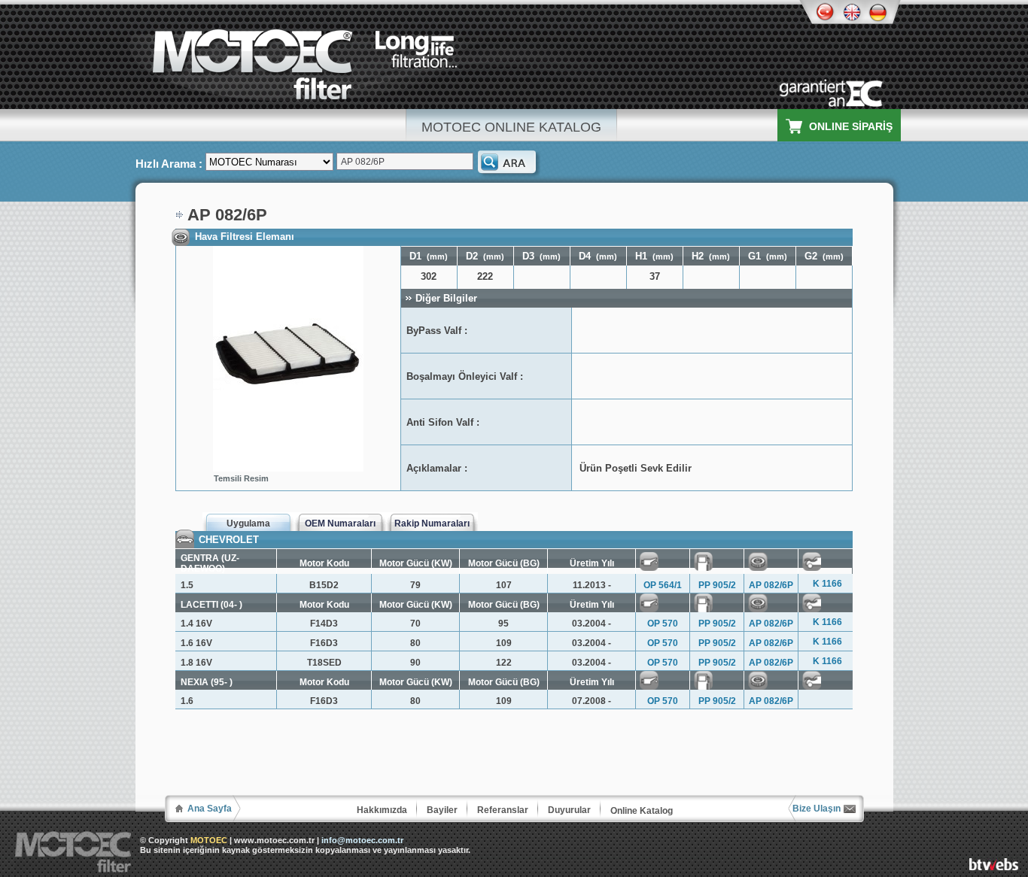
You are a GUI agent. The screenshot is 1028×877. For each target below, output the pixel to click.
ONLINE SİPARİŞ (851, 126)
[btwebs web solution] (993, 866)
